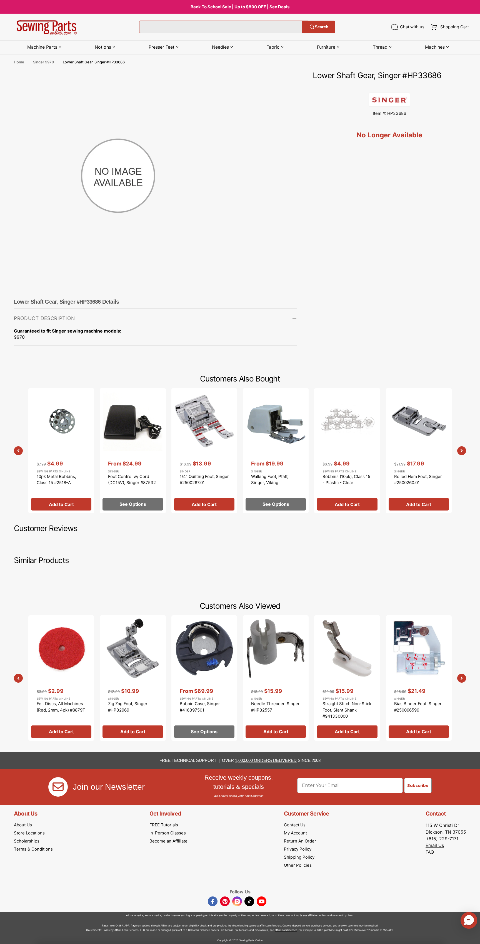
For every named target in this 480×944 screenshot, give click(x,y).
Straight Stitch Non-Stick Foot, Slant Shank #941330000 (346, 710)
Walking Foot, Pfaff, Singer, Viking (269, 479)
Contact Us (295, 824)
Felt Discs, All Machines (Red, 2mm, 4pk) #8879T (61, 707)
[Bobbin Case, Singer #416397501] (204, 677)
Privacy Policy (297, 849)
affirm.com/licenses (286, 929)
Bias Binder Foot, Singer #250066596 (418, 707)
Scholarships (26, 841)
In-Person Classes (167, 833)
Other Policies (298, 865)
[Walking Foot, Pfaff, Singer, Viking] (276, 450)
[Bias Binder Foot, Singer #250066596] (419, 677)
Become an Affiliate (168, 841)
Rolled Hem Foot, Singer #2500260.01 (418, 479)
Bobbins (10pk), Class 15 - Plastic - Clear (346, 479)
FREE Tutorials (163, 824)
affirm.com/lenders (270, 925)
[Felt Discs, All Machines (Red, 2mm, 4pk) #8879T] (61, 677)
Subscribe (418, 785)
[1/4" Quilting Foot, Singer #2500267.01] (204, 450)
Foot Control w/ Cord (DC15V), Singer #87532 (132, 479)
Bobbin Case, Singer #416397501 (200, 707)
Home (19, 62)
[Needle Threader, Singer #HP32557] (276, 677)
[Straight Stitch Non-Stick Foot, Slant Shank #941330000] (347, 677)
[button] (448, 27)
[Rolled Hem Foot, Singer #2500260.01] (419, 450)
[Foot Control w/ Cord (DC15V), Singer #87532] (133, 450)
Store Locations (29, 833)
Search (321, 26)
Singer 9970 (43, 62)
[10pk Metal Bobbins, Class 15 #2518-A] (61, 450)
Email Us (435, 845)
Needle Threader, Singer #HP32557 (275, 707)
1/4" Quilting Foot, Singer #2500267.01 (204, 479)
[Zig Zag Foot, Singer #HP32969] (133, 677)
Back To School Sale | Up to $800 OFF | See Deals (240, 6)
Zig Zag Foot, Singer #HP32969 (128, 707)
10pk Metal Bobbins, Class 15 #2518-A (56, 479)
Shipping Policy (299, 857)
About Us (23, 824)
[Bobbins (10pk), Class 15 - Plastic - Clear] (347, 450)
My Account (295, 833)
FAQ (430, 852)
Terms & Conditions (33, 849)
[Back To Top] (471, 935)
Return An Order (300, 841)
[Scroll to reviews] (389, 87)
